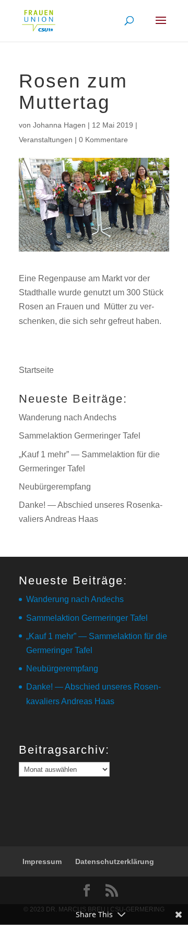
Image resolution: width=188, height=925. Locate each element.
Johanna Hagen (59, 125)
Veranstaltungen (46, 139)
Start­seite (36, 370)
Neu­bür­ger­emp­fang (55, 486)
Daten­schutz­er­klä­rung (114, 861)
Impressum (42, 861)
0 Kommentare (103, 139)
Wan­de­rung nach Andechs (67, 417)
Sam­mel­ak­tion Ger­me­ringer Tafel (79, 435)
